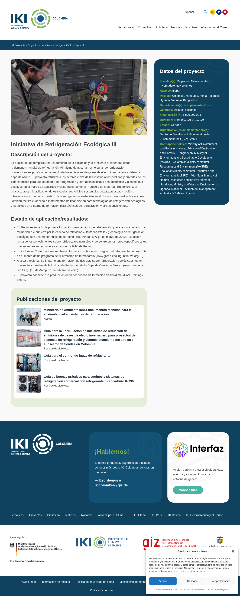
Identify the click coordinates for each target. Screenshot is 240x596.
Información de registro (217, 589)
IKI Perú (157, 515)
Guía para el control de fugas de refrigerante (77, 355)
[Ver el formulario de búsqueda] (205, 11)
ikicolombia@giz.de (111, 485)
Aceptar (162, 580)
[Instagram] (212, 12)
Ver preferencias (221, 580)
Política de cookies (165, 589)
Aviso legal (29, 581)
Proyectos (144, 27)
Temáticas (17, 515)
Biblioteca (161, 27)
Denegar (192, 580)
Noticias (176, 27)
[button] (233, 551)
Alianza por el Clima (214, 27)
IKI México (174, 515)
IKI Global (140, 515)
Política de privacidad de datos (190, 589)
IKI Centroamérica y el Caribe (204, 515)
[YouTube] (225, 12)
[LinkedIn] (219, 12)
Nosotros (191, 27)
